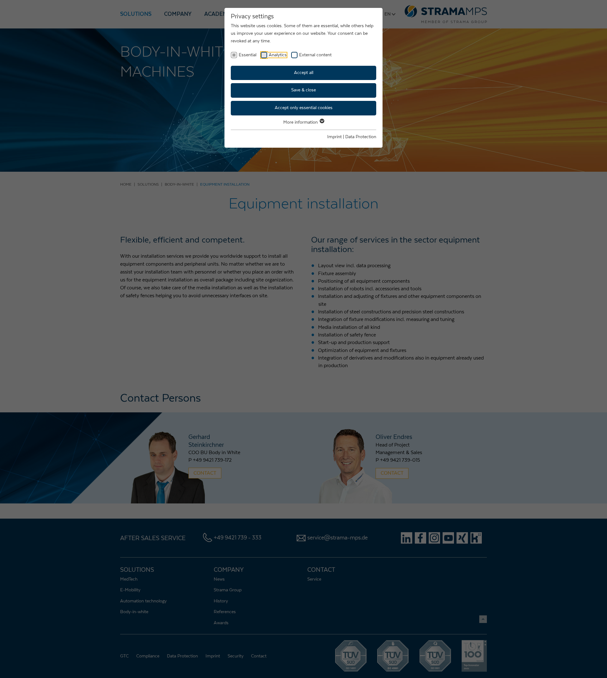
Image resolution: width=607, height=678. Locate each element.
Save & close (303, 90)
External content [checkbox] (315, 55)
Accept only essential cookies (304, 107)
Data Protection (360, 136)
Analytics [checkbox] (278, 55)
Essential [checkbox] (247, 55)
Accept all (303, 72)
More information (301, 122)
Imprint (334, 136)
